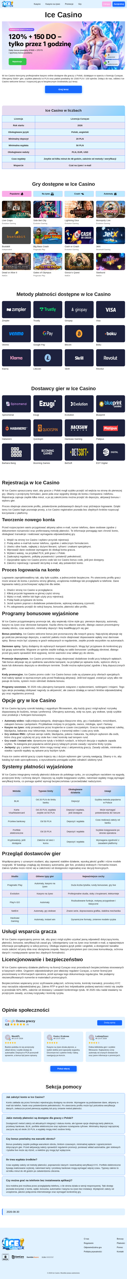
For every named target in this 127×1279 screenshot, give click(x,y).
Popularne (15, 194)
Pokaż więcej (63, 1069)
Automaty (108, 194)
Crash (77, 194)
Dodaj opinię (109, 1023)
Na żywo (46, 194)
